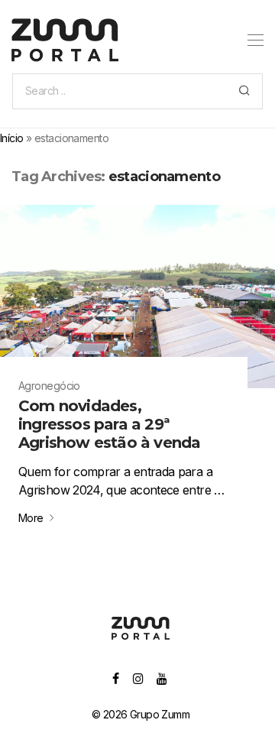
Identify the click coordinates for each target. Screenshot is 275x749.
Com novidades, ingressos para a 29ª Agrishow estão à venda (109, 424)
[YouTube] (162, 677)
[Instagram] (138, 677)
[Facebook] (115, 677)
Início (12, 137)
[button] (244, 91)
